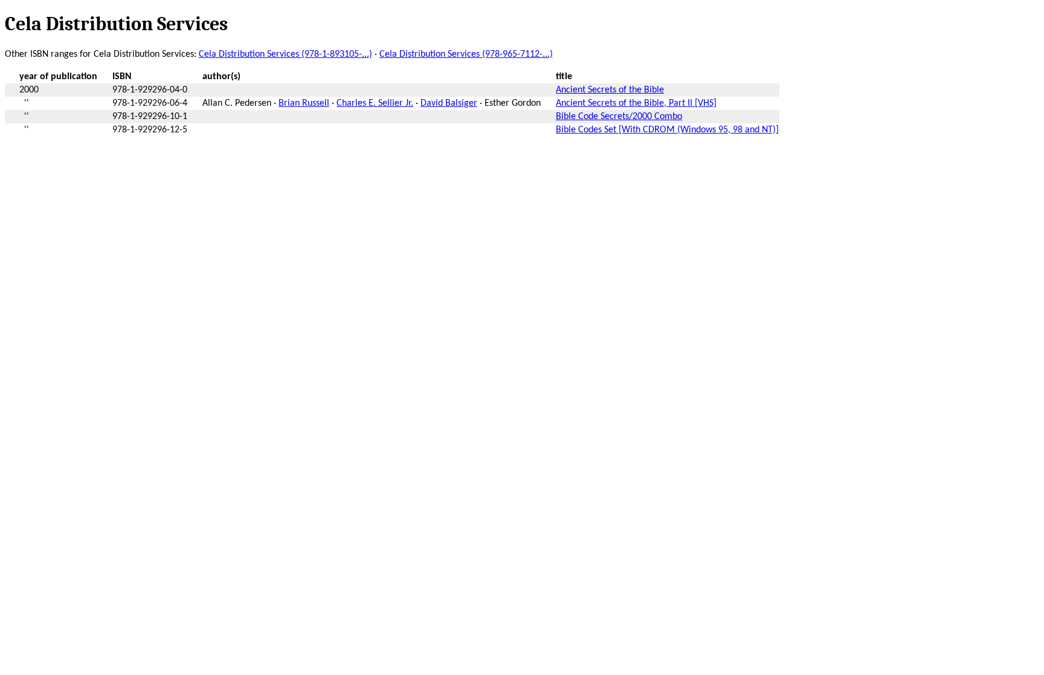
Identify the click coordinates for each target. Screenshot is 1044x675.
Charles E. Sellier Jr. (375, 103)
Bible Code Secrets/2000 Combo (619, 116)
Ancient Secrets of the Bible (610, 90)
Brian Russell (304, 103)
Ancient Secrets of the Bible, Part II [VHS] (636, 103)
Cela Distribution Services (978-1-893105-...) (285, 54)
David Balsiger (448, 103)
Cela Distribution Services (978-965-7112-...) (466, 54)
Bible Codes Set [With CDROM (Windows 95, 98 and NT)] (667, 130)
